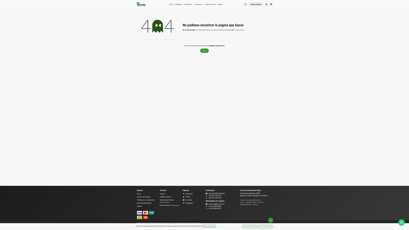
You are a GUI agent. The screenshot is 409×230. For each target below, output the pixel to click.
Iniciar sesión (256, 4)
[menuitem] (171, 4)
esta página (239, 30)
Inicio (204, 51)
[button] (245, 4)
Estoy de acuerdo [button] (265, 226)
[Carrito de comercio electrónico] (266, 4)
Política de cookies (209, 226)
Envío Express (169, 205)
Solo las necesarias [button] (249, 226)
